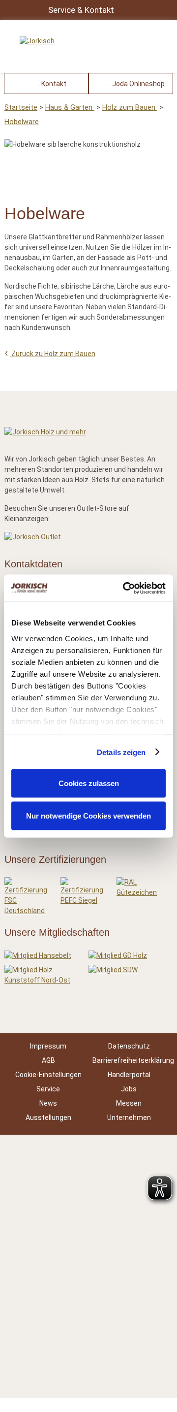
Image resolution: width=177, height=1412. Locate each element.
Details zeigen (121, 752)
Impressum (48, 1046)
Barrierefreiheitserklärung (133, 1060)
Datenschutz (129, 1046)
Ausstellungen (48, 1117)
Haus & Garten (69, 107)
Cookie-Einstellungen (48, 1075)
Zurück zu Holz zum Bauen (52, 354)
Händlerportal (129, 1075)
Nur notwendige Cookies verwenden (88, 815)
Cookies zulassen (89, 783)
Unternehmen (129, 1117)
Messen (129, 1103)
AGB (48, 1060)
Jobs (129, 1089)
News (48, 1103)
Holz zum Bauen (129, 107)
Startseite (20, 107)
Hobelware (21, 122)
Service (48, 1089)
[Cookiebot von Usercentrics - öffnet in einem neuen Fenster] (125, 588)
